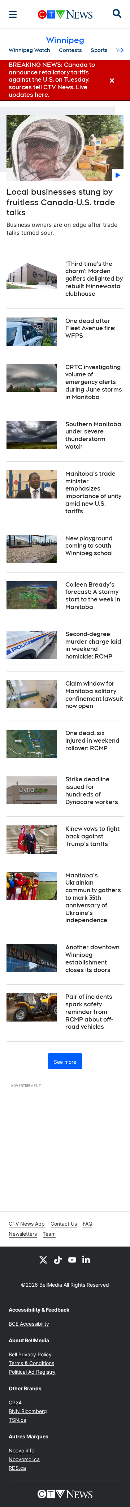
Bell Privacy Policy (30, 1354)
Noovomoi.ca (24, 1459)
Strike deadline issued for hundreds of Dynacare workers (91, 790)
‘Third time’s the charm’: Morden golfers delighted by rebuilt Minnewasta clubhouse (94, 278)
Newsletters (23, 1234)
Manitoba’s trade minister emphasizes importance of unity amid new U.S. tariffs (93, 492)
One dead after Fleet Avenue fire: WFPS (90, 329)
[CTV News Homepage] (65, 14)
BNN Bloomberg (28, 1411)
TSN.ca (17, 1420)
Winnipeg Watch (29, 50)
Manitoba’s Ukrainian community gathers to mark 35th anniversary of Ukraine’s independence (93, 898)
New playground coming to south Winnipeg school (89, 546)
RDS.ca (17, 1468)
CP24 (15, 1402)
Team (49, 1234)
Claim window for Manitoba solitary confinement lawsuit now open (94, 694)
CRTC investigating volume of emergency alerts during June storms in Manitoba (93, 382)
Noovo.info (21, 1450)
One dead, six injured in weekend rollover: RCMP (92, 741)
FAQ (87, 1224)
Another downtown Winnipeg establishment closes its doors (92, 958)
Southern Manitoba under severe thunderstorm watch (93, 435)
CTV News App (27, 1224)
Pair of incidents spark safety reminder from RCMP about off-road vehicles (89, 1011)
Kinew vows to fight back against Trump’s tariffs (92, 836)
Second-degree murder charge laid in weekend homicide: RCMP (93, 645)
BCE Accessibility (29, 1324)
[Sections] (13, 14)
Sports (99, 50)
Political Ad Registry (32, 1372)
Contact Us (64, 1224)
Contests (70, 50)
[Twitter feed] (43, 1259)
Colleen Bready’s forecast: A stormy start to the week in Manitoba (92, 595)
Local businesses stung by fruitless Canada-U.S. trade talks (60, 202)
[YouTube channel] (72, 1259)
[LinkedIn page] (86, 1259)
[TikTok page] (57, 1259)
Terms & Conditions (31, 1363)
